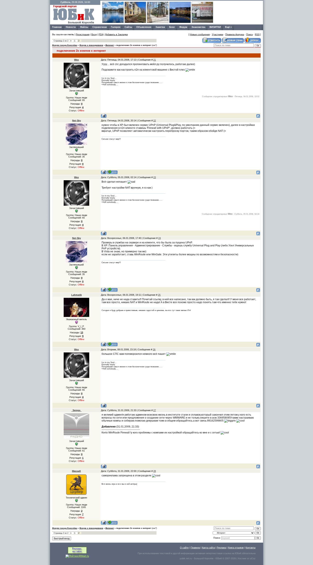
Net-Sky (76, 120)
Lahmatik (76, 295)
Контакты (251, 547)
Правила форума (234, 34)
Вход (94, 34)
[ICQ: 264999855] (112, 172)
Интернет (109, 45)
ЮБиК (238, 553)
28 (154, 471)
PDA (101, 34)
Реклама (221, 547)
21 (154, 59)
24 (159, 238)
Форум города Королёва (64, 45)
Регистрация (82, 34)
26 (154, 349)
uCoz (253, 558)
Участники (217, 34)
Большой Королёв (203, 558)
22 (154, 120)
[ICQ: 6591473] (112, 523)
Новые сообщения (200, 34)
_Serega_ (76, 410)
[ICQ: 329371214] (112, 344)
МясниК (76, 471)
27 (154, 410)
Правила (195, 547)
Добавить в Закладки (116, 34)
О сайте (184, 547)
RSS (257, 34)
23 (154, 177)
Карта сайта (208, 547)
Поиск (249, 34)
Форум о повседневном (91, 45)
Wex (76, 59)
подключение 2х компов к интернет (133, 45)
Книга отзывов (236, 547)
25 (159, 295)
